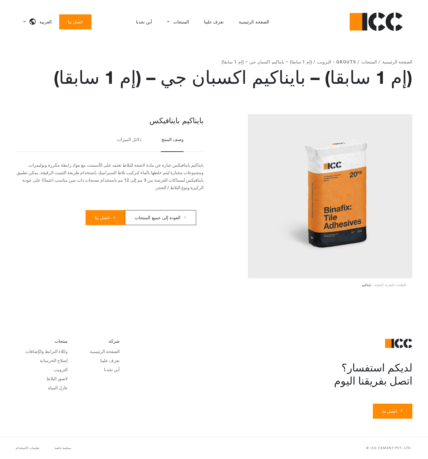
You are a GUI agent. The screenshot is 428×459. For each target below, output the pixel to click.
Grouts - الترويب (336, 61)
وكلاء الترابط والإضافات (46, 351)
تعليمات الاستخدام (27, 448)
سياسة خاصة (63, 448)
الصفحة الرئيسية (254, 21)
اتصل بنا (75, 21)
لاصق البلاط (57, 378)
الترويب (61, 369)
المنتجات (181, 21)
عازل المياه (58, 387)
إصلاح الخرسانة (54, 360)
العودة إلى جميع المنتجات (157, 217)
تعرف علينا (214, 21)
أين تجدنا (144, 21)
